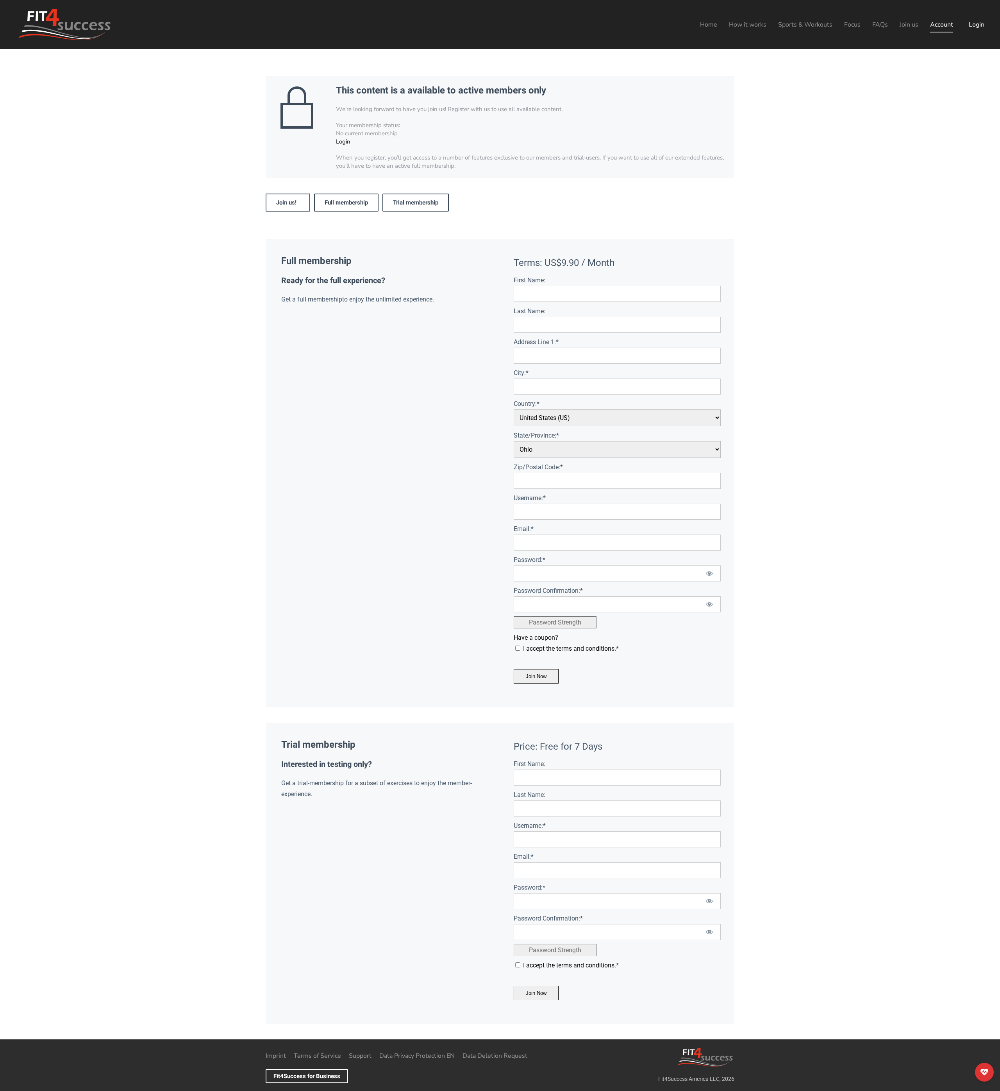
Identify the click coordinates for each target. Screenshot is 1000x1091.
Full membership (346, 202)
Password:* (529, 559)
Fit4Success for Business (306, 1076)
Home (708, 24)
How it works (747, 24)
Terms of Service (317, 1056)
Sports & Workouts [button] (805, 24)
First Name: (529, 280)
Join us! (288, 202)
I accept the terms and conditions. (569, 648)
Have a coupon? (536, 637)
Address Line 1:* (536, 342)
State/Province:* (536, 435)
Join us (909, 24)
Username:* (530, 498)
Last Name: (529, 311)
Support (360, 1056)
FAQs (880, 24)
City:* (521, 373)
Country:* (526, 403)
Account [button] (941, 24)
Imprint (276, 1056)
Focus (852, 24)
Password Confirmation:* (548, 590)
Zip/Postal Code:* (538, 467)
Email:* (524, 529)
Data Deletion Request (494, 1056)
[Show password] (709, 573)
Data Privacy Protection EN (417, 1056)
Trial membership (415, 202)
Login (976, 24)
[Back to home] (64, 24)
